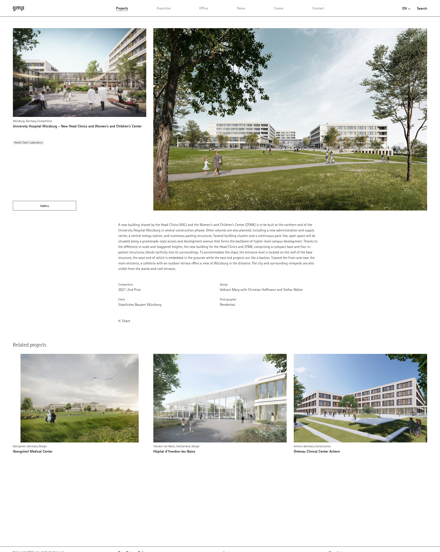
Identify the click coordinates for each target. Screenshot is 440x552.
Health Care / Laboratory (28, 142)
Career (279, 8)
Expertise (163, 8)
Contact (318, 8)
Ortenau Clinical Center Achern (317, 451)
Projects (122, 8)
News (241, 8)
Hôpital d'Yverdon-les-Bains (174, 451)
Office (203, 8)
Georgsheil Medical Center (32, 451)
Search (422, 8)
